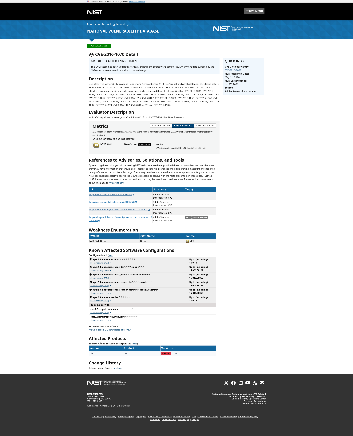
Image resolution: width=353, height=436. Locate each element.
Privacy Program (126, 416)
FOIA (194, 416)
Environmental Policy (208, 416)
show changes (117, 368)
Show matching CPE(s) (99, 263)
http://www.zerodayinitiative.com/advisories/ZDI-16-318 (118, 209)
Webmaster (92, 405)
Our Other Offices (121, 405)
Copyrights (141, 416)
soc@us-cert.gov (258, 401)
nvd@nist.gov (116, 182)
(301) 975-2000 (94, 401)
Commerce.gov (169, 419)
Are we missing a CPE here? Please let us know (109, 330)
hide (111, 255)
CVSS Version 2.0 (204, 125)
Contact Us (105, 405)
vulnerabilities (99, 45)
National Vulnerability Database (123, 31)
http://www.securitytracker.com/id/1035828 (112, 202)
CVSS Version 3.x (183, 125)
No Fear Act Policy (181, 416)
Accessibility (110, 416)
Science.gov (183, 419)
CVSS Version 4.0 (161, 125)
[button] (254, 11)
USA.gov (195, 419)
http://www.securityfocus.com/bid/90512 (110, 194)
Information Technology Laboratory (108, 24)
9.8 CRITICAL (144, 144)
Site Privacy (97, 416)
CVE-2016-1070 (233, 70)
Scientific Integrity (228, 416)
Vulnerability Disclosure (159, 416)
